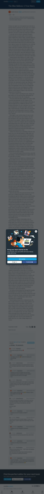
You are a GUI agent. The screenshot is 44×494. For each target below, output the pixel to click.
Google (14, 262)
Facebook (28, 262)
